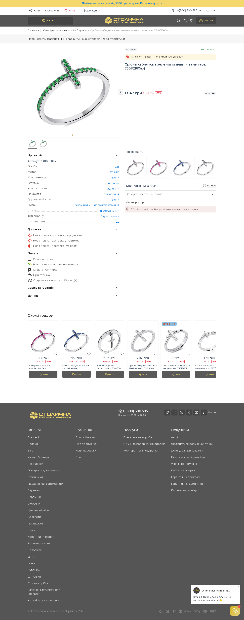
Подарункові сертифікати (45, 483)
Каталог (52, 20)
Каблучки (34, 497)
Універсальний (108, 210)
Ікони (31, 563)
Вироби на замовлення (44, 600)
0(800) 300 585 (187, 10)
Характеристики (113, 39)
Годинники (35, 477)
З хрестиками (110, 216)
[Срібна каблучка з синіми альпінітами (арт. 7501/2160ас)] (182, 167)
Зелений (113, 188)
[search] (178, 20)
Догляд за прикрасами (187, 450)
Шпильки (34, 576)
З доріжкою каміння (105, 205)
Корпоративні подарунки (141, 450)
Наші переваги (86, 450)
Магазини (52, 10)
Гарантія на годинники (187, 483)
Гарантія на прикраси (186, 477)
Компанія (84, 430)
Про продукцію (86, 444)
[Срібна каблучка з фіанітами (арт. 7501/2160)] (205, 167)
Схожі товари (91, 39)
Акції (72, 10)
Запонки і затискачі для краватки (44, 592)
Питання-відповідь (184, 490)
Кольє (32, 530)
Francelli (33, 437)
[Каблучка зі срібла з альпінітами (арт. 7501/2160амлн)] (159, 167)
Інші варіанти (70, 39)
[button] (185, 20)
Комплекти (35, 464)
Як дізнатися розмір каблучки (192, 444)
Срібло (114, 172)
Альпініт (113, 183)
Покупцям (180, 430)
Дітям (32, 556)
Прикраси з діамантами (44, 470)
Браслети (34, 517)
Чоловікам (35, 550)
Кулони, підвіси (38, 510)
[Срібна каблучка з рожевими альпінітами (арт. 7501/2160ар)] (136, 167)
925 (117, 166)
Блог (79, 457)
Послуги (130, 430)
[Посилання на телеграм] (167, 412)
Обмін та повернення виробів (144, 444)
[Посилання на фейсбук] (189, 412)
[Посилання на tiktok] (204, 412)
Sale (30, 450)
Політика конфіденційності (189, 457)
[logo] (124, 21)
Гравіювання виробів (138, 437)
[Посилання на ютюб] (196, 412)
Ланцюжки (35, 523)
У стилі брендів (38, 457)
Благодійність (85, 437)
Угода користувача (184, 464)
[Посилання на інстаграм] (174, 412)
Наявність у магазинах (43, 39)
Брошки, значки (39, 543)
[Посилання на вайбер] (182, 412)
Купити (43, 374)
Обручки (34, 503)
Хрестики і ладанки (41, 537)
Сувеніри (34, 570)
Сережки (34, 490)
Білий (115, 177)
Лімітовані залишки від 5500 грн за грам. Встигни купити (122, 3)
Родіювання (111, 194)
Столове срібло (38, 583)
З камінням (83, 205)
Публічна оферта (183, 470)
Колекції (33, 444)
